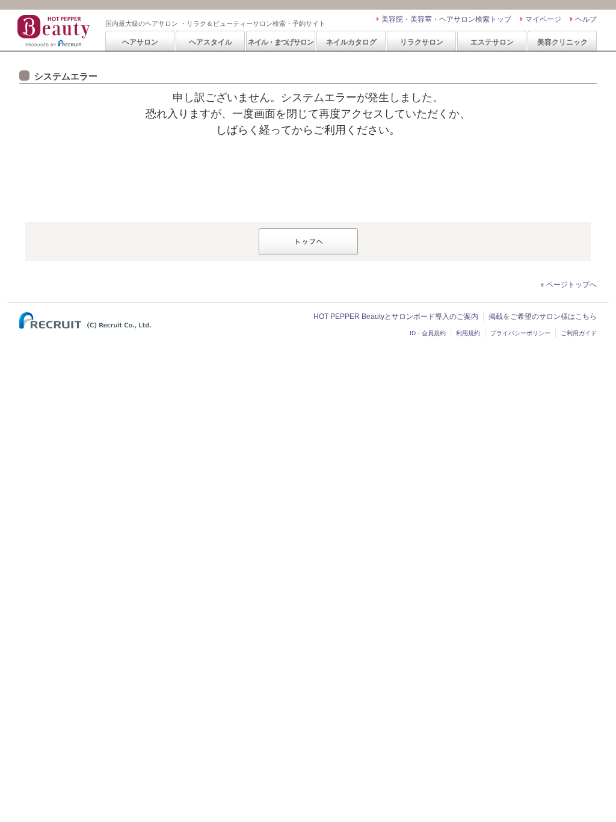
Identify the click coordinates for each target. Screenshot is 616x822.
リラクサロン (421, 41)
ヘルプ (586, 19)
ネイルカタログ (351, 41)
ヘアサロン (140, 41)
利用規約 (468, 333)
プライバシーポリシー (520, 333)
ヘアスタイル (210, 41)
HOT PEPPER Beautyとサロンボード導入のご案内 (395, 316)
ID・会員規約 (428, 333)
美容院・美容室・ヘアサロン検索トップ (446, 19)
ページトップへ (571, 284)
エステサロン (492, 41)
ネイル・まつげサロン (280, 41)
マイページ (543, 19)
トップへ (308, 241)
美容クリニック (562, 41)
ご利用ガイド (579, 333)
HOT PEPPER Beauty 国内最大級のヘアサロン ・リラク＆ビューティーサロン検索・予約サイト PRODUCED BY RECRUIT (54, 30)
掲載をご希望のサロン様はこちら (542, 316)
